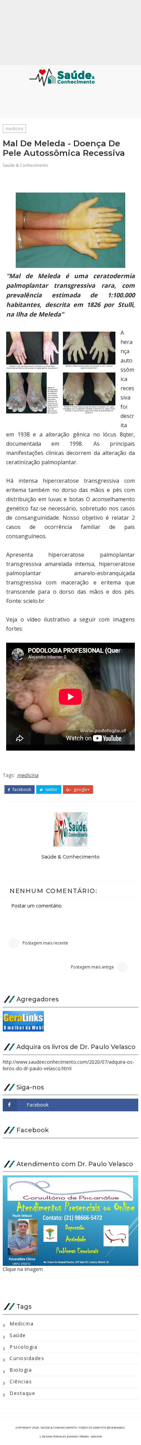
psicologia (23, 1347)
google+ (81, 789)
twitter (51, 789)
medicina (14, 129)
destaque (22, 1393)
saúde (18, 1335)
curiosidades (27, 1358)
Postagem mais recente (45, 943)
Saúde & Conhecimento (25, 165)
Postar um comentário (36, 905)
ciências (21, 1381)
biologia (21, 1370)
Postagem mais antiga (92, 967)
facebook (21, 789)
